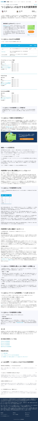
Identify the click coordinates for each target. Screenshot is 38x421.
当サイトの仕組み (28, 1)
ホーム (1, 4)
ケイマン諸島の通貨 (4, 353)
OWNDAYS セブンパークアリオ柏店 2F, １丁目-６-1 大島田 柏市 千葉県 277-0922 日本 (6, 98)
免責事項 (36, 4)
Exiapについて (23, 1)
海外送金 (11, 1)
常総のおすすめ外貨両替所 (5, 344)
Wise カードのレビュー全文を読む (30, 34)
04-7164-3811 (4, 63)
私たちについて (27, 412)
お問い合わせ (27, 414)
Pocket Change (3, 51)
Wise (30, 126)
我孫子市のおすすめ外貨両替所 (6, 346)
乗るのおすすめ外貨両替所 (5, 343)
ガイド (19, 1)
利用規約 (2, 412)
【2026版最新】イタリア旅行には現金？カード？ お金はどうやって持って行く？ (14, 356)
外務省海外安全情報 (19, 322)
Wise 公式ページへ (31, 31)
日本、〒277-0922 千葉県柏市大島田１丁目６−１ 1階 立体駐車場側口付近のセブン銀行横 (6, 83)
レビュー (15, 1)
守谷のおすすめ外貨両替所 (5, 341)
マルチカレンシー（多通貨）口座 (7, 259)
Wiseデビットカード (6, 25)
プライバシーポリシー (4, 414)
